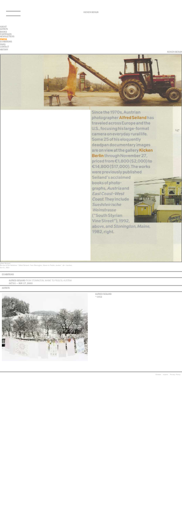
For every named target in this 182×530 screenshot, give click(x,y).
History (4, 49)
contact (4, 46)
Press (3, 39)
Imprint (165, 374)
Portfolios (6, 34)
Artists (4, 29)
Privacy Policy (175, 374)
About (3, 26)
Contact (158, 374)
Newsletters (7, 36)
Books (3, 31)
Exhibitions (6, 41)
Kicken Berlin (91, 12)
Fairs (3, 44)
